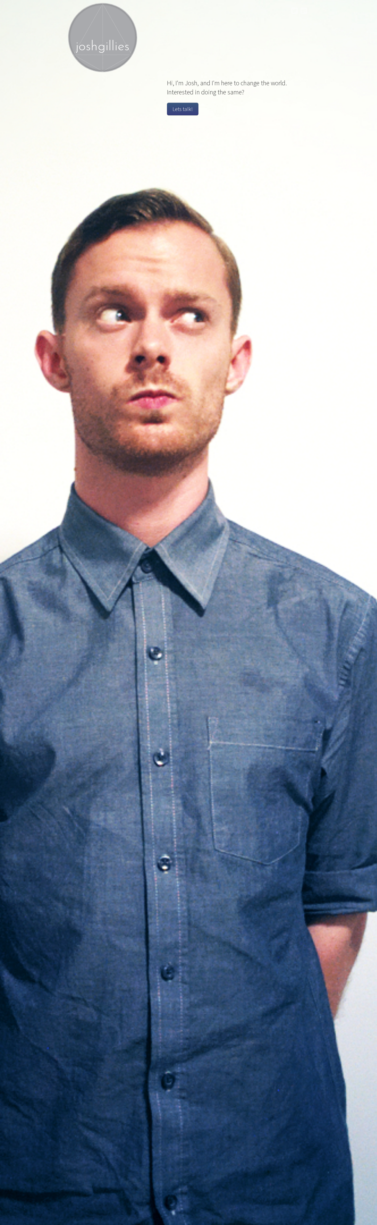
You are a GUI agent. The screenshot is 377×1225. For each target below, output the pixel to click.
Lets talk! (182, 108)
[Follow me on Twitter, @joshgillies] (294, 11)
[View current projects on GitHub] (304, 11)
